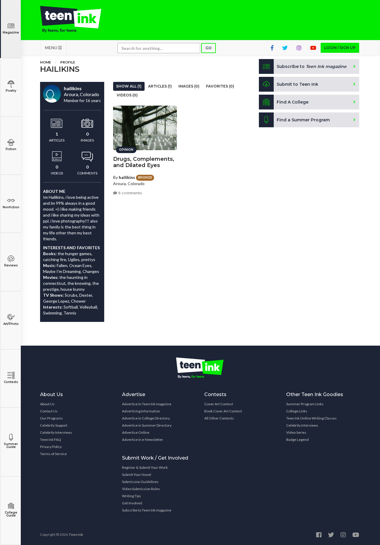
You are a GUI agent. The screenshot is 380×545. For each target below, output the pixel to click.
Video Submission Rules (141, 489)
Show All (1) (129, 86)
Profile (67, 62)
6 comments (129, 193)
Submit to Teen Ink (297, 84)
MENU (51, 47)
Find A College (292, 102)
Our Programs (51, 418)
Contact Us (49, 411)
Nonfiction (11, 207)
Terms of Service (53, 454)
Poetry (11, 91)
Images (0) (189, 86)
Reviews (11, 265)
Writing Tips (131, 496)
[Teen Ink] (76, 19)
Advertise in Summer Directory (147, 425)
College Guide (11, 514)
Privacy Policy (51, 446)
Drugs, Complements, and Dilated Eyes (143, 162)
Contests (11, 382)
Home (45, 62)
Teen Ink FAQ (50, 439)
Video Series (296, 432)
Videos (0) (127, 95)
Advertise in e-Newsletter (142, 439)
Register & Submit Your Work (145, 467)
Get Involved (132, 503)
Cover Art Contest (218, 404)
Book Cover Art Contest (223, 411)
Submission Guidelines (140, 481)
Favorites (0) (220, 86)
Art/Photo (11, 324)
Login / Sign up (340, 47)
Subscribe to (311, 66)
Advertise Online (135, 432)
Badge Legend (297, 439)
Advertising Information (141, 411)
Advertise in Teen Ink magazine (146, 404)
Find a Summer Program (303, 120)
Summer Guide (11, 445)
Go (208, 48)
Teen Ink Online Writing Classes (311, 418)
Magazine (11, 32)
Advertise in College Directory (146, 418)
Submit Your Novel (136, 474)
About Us (47, 404)
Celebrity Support (53, 425)
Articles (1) (160, 86)
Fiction (11, 149)
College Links (296, 411)
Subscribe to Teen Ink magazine (146, 510)
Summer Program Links (305, 404)
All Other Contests (219, 418)
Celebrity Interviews (56, 432)
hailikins (127, 177)
